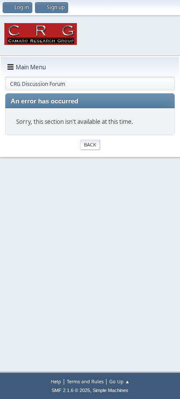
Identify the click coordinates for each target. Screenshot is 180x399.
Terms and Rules (85, 381)
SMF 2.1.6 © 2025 (71, 390)
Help (56, 381)
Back (90, 144)
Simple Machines (110, 390)
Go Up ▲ (119, 381)
